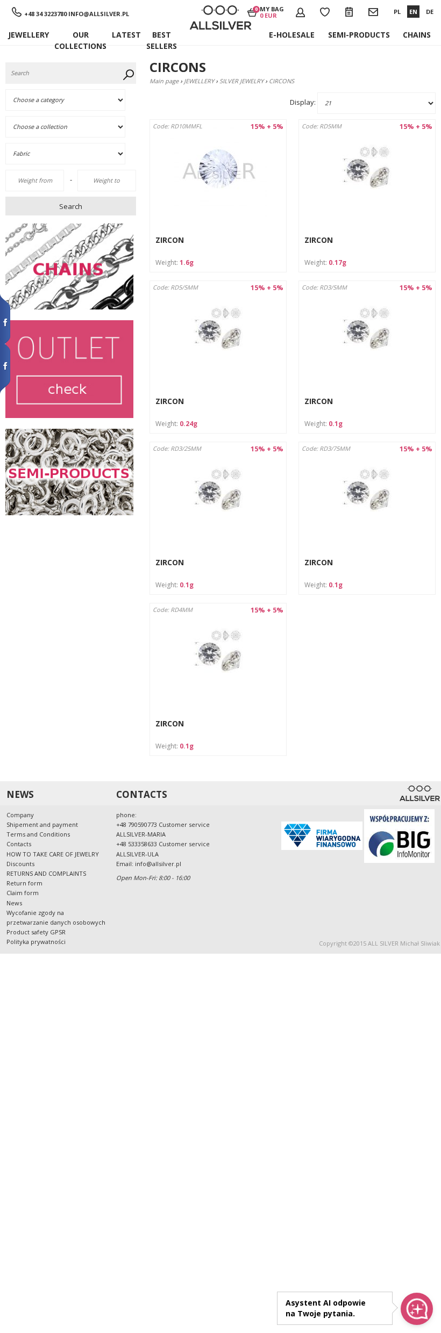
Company (20, 815)
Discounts (20, 864)
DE (429, 12)
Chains (417, 35)
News (14, 903)
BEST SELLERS (161, 37)
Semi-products (359, 35)
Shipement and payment (42, 824)
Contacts (18, 844)
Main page (164, 81)
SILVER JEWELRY (241, 81)
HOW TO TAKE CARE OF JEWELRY (52, 854)
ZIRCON (169, 240)
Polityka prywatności (36, 942)
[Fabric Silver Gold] (72, 153)
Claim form (22, 893)
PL (397, 12)
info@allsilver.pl (98, 14)
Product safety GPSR (36, 932)
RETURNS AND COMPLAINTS (46, 873)
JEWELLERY (28, 35)
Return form (24, 883)
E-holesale (292, 35)
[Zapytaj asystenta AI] (417, 1309)
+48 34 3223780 (45, 14)
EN (413, 12)
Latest (126, 35)
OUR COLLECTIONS (80, 37)
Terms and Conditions (38, 834)
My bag (272, 12)
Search (70, 206)
